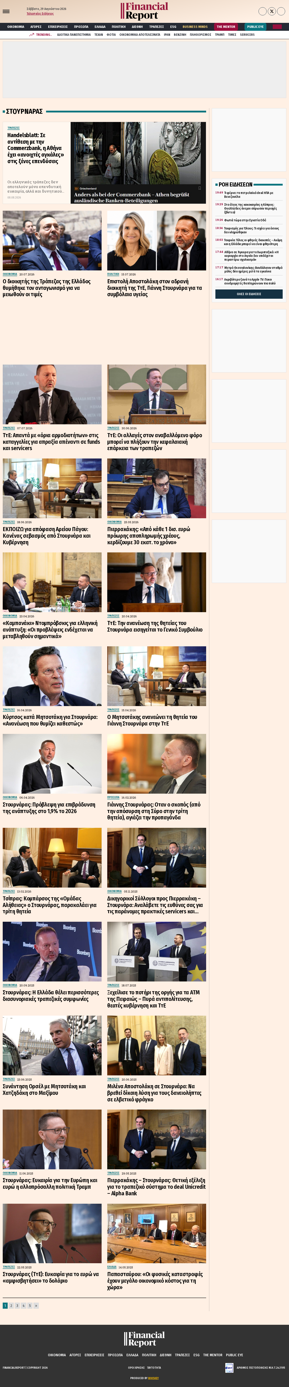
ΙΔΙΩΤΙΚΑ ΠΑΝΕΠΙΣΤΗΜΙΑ (74, 35)
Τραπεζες (156, 27)
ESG (173, 27)
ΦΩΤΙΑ (111, 35)
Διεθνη (137, 27)
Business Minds (195, 27)
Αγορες (36, 27)
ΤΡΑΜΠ (219, 35)
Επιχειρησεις (58, 27)
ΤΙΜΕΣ (232, 35)
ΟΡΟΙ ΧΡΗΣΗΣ (136, 1367)
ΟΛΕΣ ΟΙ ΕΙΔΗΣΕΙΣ (249, 294)
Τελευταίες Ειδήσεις (40, 14)
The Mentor (226, 27)
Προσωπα (81, 27)
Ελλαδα (100, 27)
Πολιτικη (119, 27)
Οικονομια (15, 27)
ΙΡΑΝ (167, 35)
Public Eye (255, 27)
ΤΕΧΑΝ (98, 35)
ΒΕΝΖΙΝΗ (180, 35)
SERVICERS (247, 35)
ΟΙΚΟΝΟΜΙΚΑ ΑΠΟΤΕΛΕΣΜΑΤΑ (139, 35)
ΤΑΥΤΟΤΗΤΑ (154, 1367)
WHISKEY (153, 1378)
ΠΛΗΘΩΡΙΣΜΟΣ (200, 35)
